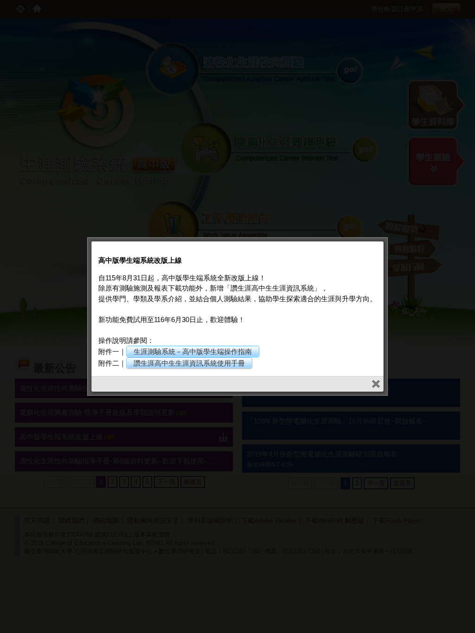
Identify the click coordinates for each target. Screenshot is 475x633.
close (376, 384)
